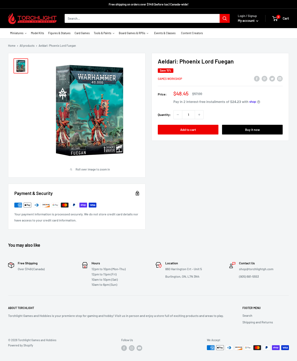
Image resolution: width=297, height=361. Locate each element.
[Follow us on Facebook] (124, 348)
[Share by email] (280, 78)
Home (12, 45)
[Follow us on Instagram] (132, 348)
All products (27, 45)
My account (246, 20)
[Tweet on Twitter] (272, 78)
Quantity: (164, 114)
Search (247, 315)
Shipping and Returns (257, 322)
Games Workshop (170, 78)
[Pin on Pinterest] (264, 78)
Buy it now (252, 129)
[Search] (225, 18)
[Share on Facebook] (257, 78)
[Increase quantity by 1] (199, 114)
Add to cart (188, 129)
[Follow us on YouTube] (139, 348)
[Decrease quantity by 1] (178, 114)
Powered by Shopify (20, 345)
